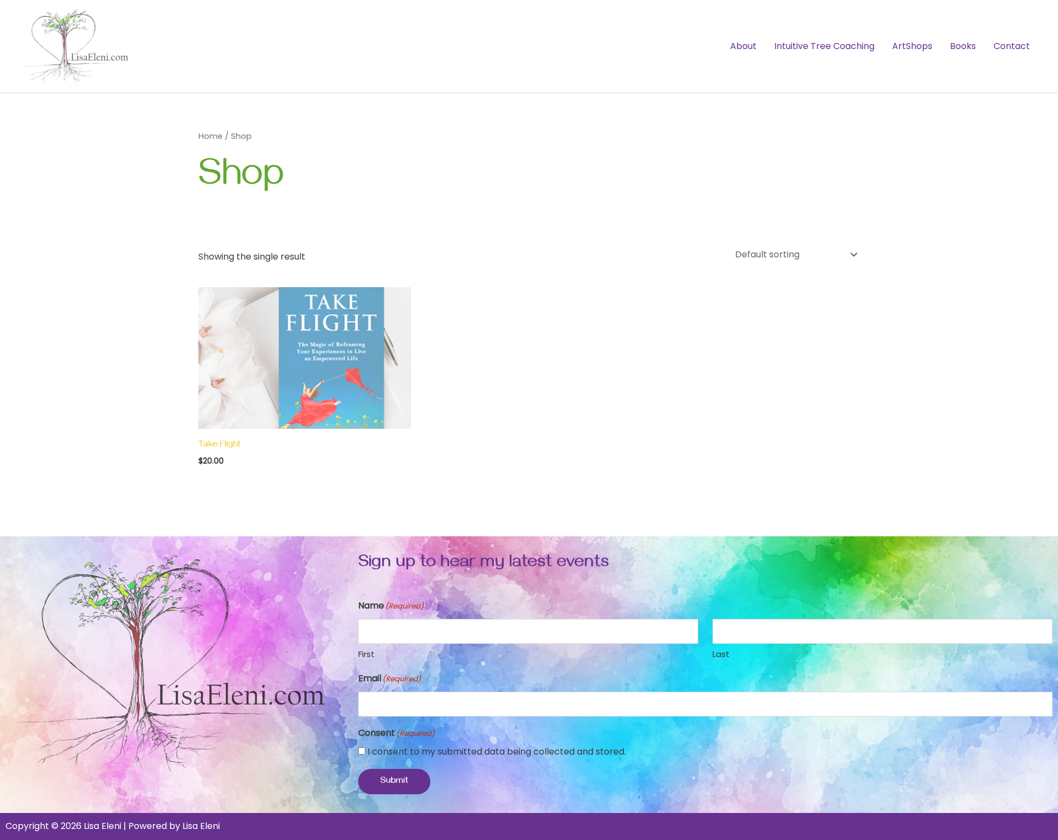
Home (210, 136)
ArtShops (912, 46)
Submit (394, 781)
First (366, 654)
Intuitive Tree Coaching (824, 46)
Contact (1012, 46)
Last (721, 654)
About (743, 46)
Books (963, 46)
